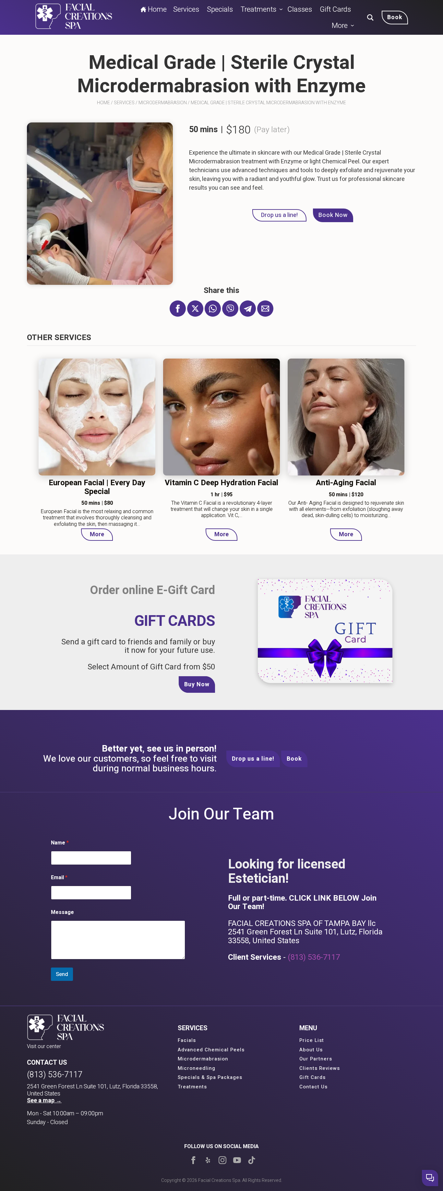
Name (60, 843)
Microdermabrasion (162, 102)
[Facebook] (193, 1160)
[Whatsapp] (213, 308)
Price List (311, 1040)
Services (186, 9)
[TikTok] (251, 1160)
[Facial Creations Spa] (74, 17)
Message (62, 912)
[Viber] (230, 308)
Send (62, 974)
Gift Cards (335, 9)
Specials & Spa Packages (210, 1077)
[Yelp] (207, 1160)
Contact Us (313, 1086)
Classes (299, 9)
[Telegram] (248, 308)
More (340, 25)
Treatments (258, 9)
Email (59, 878)
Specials (220, 9)
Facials (187, 1040)
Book (294, 758)
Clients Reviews (319, 1068)
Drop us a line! (279, 215)
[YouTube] (237, 1160)
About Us (311, 1049)
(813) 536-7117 (314, 957)
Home (157, 9)
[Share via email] (265, 308)
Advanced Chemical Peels (211, 1049)
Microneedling (196, 1068)
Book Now (333, 215)
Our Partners (315, 1058)
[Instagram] (222, 1160)
